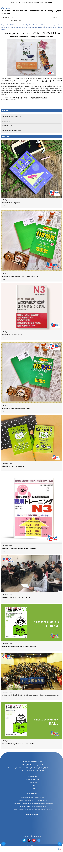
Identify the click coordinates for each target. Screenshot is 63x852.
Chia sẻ (33, 785)
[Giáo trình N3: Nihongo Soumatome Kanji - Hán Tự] (31, 720)
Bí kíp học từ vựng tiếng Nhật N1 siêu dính (33, 806)
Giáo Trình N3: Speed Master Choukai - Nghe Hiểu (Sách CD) (21, 276)
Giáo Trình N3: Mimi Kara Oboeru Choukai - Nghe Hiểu (19, 548)
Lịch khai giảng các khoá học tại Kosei (33, 797)
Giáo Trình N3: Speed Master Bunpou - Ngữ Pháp (17, 408)
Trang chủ (14, 2)
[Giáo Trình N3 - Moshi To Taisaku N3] (31, 438)
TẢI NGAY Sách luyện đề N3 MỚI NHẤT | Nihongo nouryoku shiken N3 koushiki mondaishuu (30, 695)
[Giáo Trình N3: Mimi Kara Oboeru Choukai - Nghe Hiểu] (31, 508)
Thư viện (21, 2)
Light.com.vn (38, 846)
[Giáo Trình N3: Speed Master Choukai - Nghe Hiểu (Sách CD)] (31, 240)
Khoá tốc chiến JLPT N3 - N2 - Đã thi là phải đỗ (33, 800)
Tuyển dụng (33, 782)
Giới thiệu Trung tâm (32, 779)
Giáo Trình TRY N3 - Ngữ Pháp (11, 203)
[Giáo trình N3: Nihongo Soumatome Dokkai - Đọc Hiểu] (31, 622)
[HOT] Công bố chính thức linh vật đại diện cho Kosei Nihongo (33, 809)
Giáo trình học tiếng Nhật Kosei (34, 2)
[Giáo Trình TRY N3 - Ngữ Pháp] (31, 169)
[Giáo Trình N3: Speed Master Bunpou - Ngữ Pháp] (31, 372)
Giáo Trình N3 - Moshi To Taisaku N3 (13, 466)
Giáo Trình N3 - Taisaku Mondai (12, 335)
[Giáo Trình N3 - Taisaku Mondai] (31, 306)
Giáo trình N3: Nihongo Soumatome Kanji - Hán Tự (18, 744)
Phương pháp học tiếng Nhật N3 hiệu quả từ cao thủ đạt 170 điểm (33, 803)
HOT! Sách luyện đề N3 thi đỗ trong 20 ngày (16, 597)
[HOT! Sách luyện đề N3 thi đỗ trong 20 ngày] (31, 573)
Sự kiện (33, 788)
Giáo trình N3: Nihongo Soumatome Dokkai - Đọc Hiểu (19, 646)
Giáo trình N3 (48, 2)
